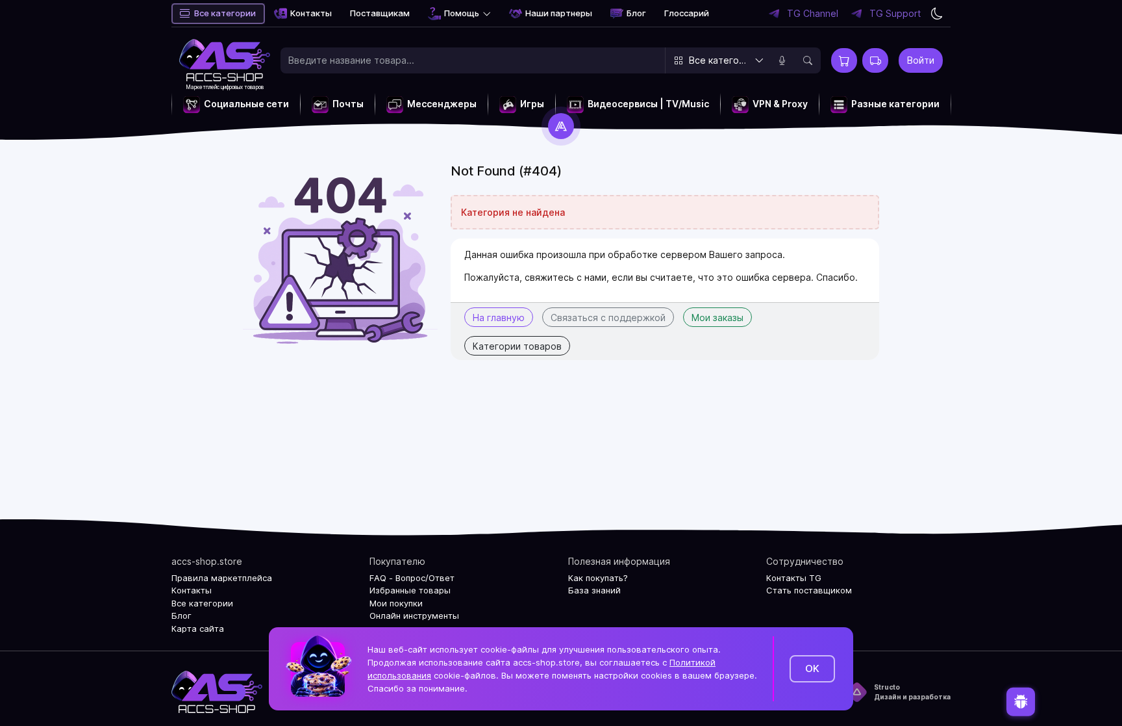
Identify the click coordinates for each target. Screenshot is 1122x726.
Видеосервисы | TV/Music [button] (648, 103)
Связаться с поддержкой (608, 317)
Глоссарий (686, 13)
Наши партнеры (558, 13)
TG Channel (812, 13)
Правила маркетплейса (221, 578)
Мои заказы (717, 317)
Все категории (225, 13)
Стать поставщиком (809, 590)
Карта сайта (197, 628)
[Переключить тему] (937, 14)
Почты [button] (348, 103)
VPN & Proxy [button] (780, 103)
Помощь (461, 13)
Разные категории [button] (895, 103)
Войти (920, 60)
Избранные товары (410, 590)
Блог (636, 13)
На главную (499, 317)
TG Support (895, 13)
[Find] (808, 60)
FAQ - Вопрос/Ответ (412, 578)
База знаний (594, 590)
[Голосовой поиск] (782, 60)
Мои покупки (396, 603)
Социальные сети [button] (246, 103)
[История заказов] (875, 60)
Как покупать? (598, 578)
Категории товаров (517, 346)
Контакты (311, 13)
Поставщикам (380, 13)
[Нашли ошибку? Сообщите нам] (1020, 701)
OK (812, 668)
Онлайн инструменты (414, 615)
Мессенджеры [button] (442, 103)
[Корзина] (844, 60)
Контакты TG (793, 578)
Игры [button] (532, 103)
